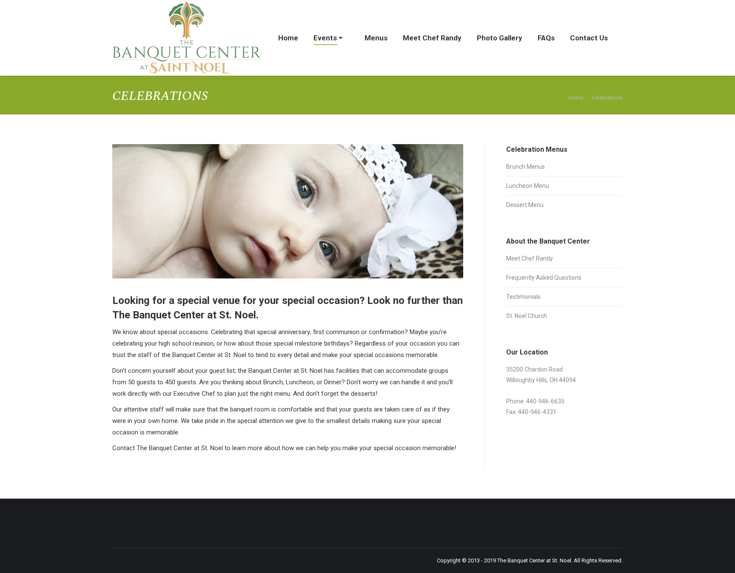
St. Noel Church (526, 315)
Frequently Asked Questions (543, 277)
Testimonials (523, 296)
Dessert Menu (525, 204)
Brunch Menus (525, 166)
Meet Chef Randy (529, 258)
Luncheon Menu (527, 185)
